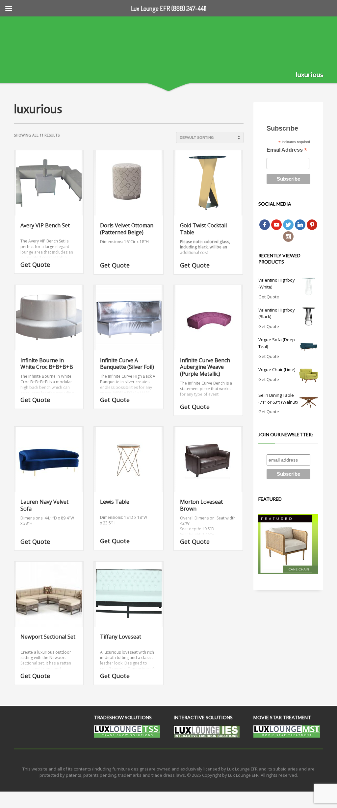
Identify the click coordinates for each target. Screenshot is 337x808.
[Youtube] (276, 224)
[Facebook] (265, 224)
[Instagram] (288, 236)
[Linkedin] (300, 224)
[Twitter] (288, 224)
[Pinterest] (312, 224)
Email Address (287, 150)
